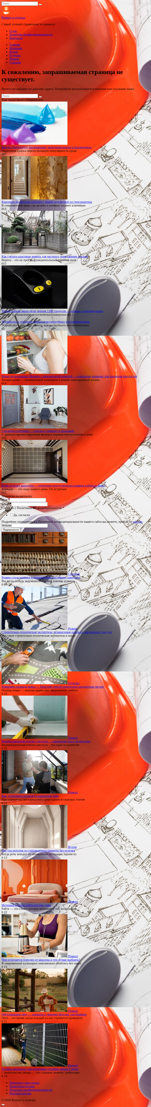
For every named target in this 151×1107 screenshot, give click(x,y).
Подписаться (11, 529)
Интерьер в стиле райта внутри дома (26, 905)
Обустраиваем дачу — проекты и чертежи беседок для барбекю (44, 1014)
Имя (6, 500)
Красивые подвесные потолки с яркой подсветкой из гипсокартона (47, 202)
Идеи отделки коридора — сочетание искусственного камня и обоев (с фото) (53, 485)
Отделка (15, 55)
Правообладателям (22, 1086)
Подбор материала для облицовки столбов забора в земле (40, 1069)
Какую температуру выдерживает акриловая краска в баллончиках (47, 147)
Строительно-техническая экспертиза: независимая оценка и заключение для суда (57, 632)
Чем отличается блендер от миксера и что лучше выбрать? (41, 959)
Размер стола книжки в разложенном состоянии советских (41, 577)
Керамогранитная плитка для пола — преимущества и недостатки (46, 741)
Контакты (16, 38)
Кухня (13, 51)
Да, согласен (21, 515)
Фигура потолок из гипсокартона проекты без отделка (38, 850)
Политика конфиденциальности (30, 34)
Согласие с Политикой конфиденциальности (33, 508)
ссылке (137, 521)
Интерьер (15, 48)
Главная (14, 44)
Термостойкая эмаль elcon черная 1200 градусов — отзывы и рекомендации (52, 311)
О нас (13, 31)
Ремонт (14, 59)
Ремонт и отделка (13, 17)
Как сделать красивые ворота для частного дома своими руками (45, 256)
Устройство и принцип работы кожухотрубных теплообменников (46, 321)
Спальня (15, 62)
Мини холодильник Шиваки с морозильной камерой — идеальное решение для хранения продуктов (69, 376)
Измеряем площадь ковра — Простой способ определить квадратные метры (53, 686)
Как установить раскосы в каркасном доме (30, 796)
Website (6, 525)
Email (6, 504)
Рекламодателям (20, 1093)
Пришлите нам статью (24, 1082)
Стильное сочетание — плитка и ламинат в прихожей (38, 431)
